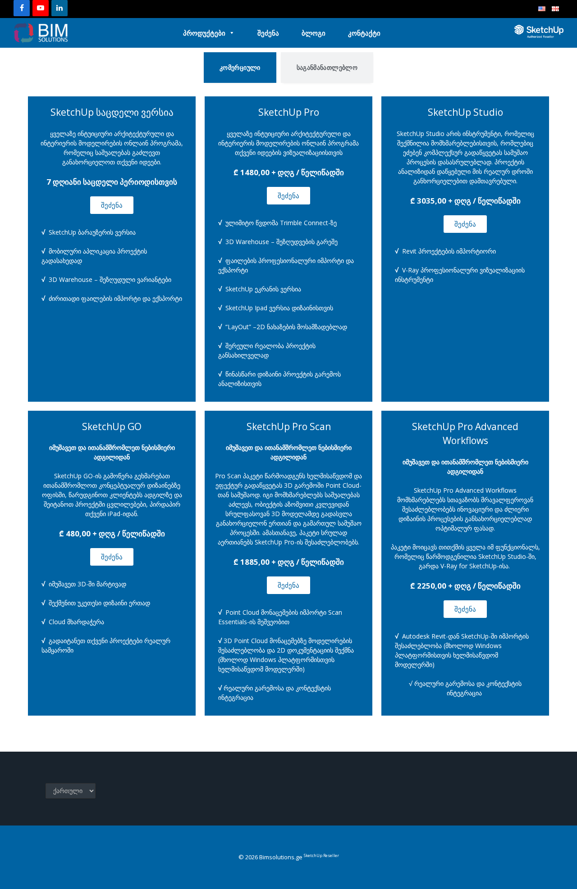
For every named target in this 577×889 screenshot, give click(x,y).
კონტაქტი (364, 32)
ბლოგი (313, 32)
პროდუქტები (204, 32)
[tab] (240, 67)
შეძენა (268, 32)
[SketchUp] (41, 33)
